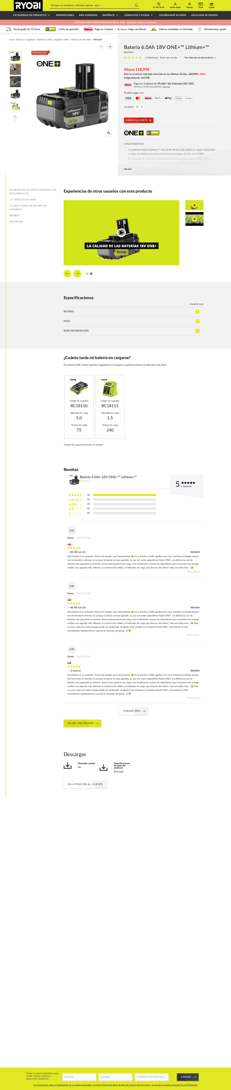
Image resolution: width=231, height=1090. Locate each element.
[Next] (110, 47)
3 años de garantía (68, 29)
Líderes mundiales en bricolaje (176, 29)
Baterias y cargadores (25, 40)
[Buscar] (136, 5)
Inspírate (108, 15)
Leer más (166, 87)
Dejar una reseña (168, 58)
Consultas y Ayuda (137, 15)
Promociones (65, 15)
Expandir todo (197, 304)
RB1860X (195, 552)
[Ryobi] (28, 5)
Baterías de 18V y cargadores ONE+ (53, 40)
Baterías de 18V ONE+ (81, 40)
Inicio (11, 40)
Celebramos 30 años (172, 15)
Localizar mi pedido (204, 15)
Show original (193, 572)
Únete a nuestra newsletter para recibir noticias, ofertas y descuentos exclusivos (42, 1076)
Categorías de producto (30, 15)
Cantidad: (129, 107)
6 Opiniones (152, 58)
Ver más (128, 169)
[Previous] (101, 47)
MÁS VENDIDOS (88, 15)
